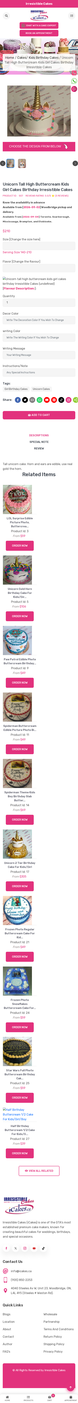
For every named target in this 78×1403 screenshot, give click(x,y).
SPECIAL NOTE (39, 442)
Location (9, 1336)
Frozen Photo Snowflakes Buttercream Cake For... (20, 1004)
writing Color (11, 331)
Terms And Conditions (59, 1344)
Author (7, 1359)
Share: (7, 400)
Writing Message (14, 348)
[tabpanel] (10, 163)
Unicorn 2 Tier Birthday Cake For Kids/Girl (19, 865)
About (7, 1344)
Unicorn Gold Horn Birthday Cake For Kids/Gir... (20, 593)
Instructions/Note (15, 366)
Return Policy (53, 1351)
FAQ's (6, 1366)
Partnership (51, 1336)
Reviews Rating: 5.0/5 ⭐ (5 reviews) (47, 195)
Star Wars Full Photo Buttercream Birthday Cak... (20, 1074)
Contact (8, 1351)
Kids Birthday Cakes (44, 58)
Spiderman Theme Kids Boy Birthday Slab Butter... (19, 796)
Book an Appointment (39, 33)
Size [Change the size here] (21, 239)
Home (9, 58)
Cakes (21, 58)
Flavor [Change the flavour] (21, 261)
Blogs (6, 1329)
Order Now (20, 545)
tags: (7, 383)
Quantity (9, 296)
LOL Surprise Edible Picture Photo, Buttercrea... (20, 522)
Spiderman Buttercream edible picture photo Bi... (19, 728)
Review (39, 448)
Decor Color (11, 313)
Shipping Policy (54, 1359)
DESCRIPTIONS (39, 435)
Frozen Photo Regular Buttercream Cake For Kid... (20, 933)
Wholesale (50, 1329)
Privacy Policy (53, 1366)
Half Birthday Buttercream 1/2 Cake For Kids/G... (20, 1145)
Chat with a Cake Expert (41, 25)
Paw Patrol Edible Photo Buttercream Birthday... (20, 661)
